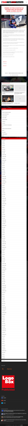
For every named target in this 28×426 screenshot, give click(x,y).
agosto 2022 (3, 227)
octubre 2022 (3, 223)
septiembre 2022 (4, 225)
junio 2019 (3, 296)
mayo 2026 (3, 145)
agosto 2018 (3, 314)
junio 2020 (3, 274)
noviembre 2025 (4, 156)
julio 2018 (3, 316)
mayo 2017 (3, 341)
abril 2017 (3, 343)
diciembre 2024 (4, 176)
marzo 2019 (3, 301)
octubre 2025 (3, 158)
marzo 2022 (3, 236)
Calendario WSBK (4, 117)
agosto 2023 (3, 205)
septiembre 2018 (4, 312)
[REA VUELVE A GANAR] (20, 98)
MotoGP (18, 12)
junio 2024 (3, 187)
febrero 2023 (3, 216)
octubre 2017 (3, 332)
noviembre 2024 (4, 178)
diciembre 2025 (4, 154)
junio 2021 (3, 252)
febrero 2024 (3, 194)
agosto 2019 (3, 292)
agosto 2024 (3, 183)
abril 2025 (3, 169)
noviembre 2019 (4, 287)
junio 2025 (3, 165)
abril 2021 (3, 256)
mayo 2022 (3, 232)
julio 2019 (3, 294)
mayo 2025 (3, 167)
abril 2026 (3, 147)
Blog (2, 110)
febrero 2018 (3, 325)
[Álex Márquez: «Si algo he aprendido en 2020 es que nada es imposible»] (8, 98)
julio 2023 (3, 207)
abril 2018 (3, 321)
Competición (11, 12)
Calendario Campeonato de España (6, 112)
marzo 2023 (3, 214)
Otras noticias (4, 132)
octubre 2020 (3, 267)
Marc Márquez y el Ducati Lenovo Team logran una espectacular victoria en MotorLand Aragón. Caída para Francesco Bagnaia (14, 410)
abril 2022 (3, 234)
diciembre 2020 (4, 263)
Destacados (15, 12)
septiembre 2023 (4, 203)
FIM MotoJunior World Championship (6, 128)
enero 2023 (3, 218)
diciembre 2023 (4, 198)
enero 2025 (3, 174)
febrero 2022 (3, 238)
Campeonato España (4, 119)
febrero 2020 (3, 281)
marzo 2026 (3, 149)
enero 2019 (3, 305)
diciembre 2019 (4, 285)
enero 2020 (3, 283)
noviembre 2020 (4, 265)
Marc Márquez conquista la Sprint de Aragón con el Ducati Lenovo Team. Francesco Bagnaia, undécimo (15, 420)
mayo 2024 (3, 189)
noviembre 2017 (4, 330)
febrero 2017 (3, 345)
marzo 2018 (3, 323)
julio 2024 (3, 185)
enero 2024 (3, 196)
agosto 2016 (3, 352)
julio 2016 (3, 354)
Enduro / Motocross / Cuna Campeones (16, 417)
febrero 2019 (3, 303)
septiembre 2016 (4, 350)
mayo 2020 (3, 276)
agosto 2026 (3, 140)
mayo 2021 (3, 254)
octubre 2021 (3, 245)
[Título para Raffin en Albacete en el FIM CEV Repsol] (8, 88)
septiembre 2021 (4, 247)
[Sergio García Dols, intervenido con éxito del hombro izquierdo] (20, 88)
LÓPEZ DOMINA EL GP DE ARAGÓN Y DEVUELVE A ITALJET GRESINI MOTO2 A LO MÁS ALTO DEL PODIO (15, 414)
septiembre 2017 (4, 334)
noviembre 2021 (4, 243)
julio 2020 (3, 272)
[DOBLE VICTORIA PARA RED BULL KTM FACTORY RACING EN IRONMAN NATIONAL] (2, 417)
